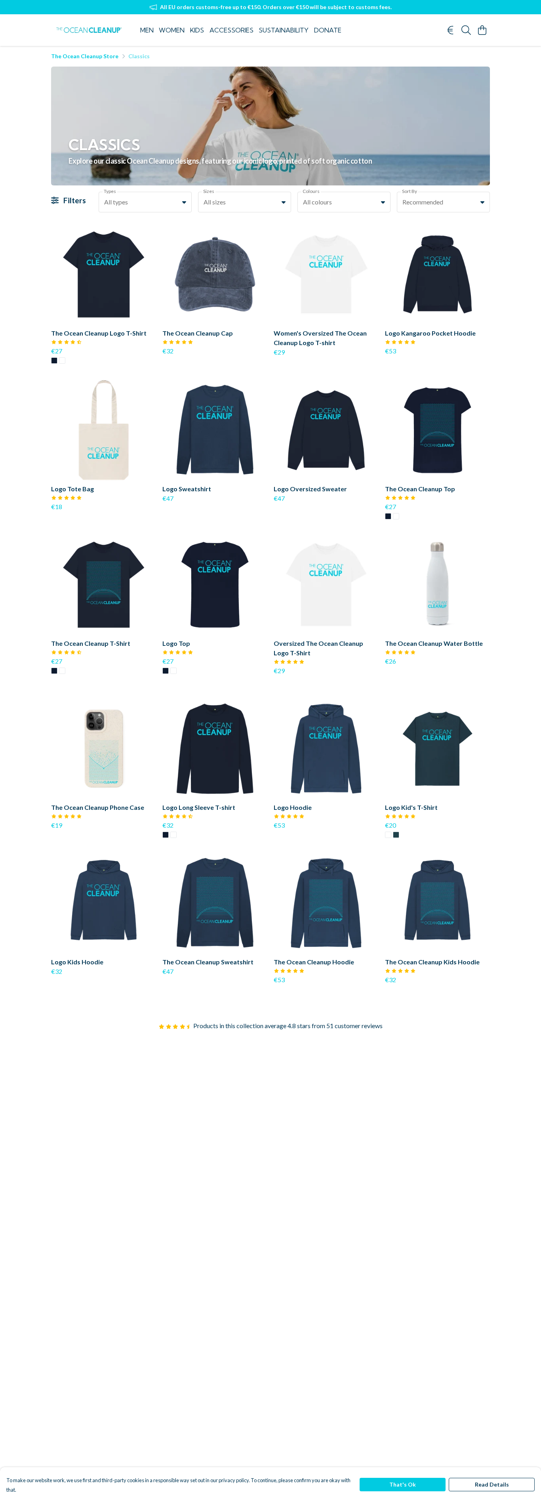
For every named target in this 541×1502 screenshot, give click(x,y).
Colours (311, 191)
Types (110, 191)
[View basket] (482, 30)
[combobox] (145, 202)
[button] (184, 202)
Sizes (208, 191)
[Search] (466, 30)
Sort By (409, 191)
